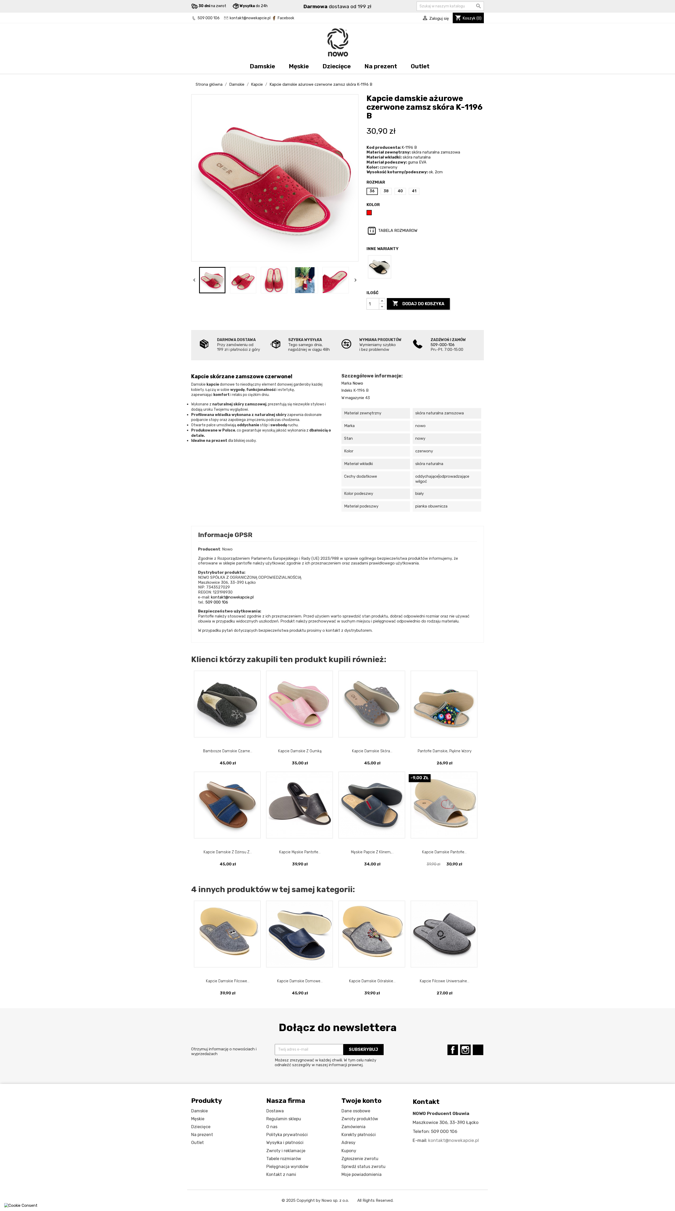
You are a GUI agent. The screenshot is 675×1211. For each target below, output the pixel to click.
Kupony (348, 1150)
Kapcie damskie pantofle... (444, 852)
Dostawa (275, 1110)
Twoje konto (361, 1100)
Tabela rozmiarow (397, 230)
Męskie (299, 66)
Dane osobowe (355, 1110)
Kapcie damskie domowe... (300, 981)
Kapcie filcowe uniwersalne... (444, 981)
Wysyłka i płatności (284, 1142)
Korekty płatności (358, 1134)
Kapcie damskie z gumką (300, 751)
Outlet (420, 66)
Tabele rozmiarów (283, 1158)
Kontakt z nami (281, 1174)
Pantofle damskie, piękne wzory (444, 751)
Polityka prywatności (287, 1134)
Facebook (286, 18)
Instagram (465, 1050)
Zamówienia (353, 1126)
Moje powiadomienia (361, 1174)
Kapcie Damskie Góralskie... (372, 981)
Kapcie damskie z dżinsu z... (228, 852)
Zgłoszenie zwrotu (359, 1158)
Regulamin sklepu (283, 1118)
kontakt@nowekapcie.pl (250, 18)
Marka (346, 383)
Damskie (262, 66)
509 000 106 (208, 18)
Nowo (358, 383)
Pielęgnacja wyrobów (287, 1166)
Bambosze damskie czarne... (227, 751)
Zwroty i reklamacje (285, 1150)
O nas (271, 1126)
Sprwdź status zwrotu (363, 1166)
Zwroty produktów (359, 1118)
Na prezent (380, 66)
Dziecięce (336, 66)
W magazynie (352, 398)
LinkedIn (478, 1050)
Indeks (346, 390)
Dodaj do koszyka (418, 303)
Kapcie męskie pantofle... (300, 852)
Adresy (348, 1142)
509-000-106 (443, 344)
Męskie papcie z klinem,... (372, 852)
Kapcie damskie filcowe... (227, 981)
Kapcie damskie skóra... (372, 751)
